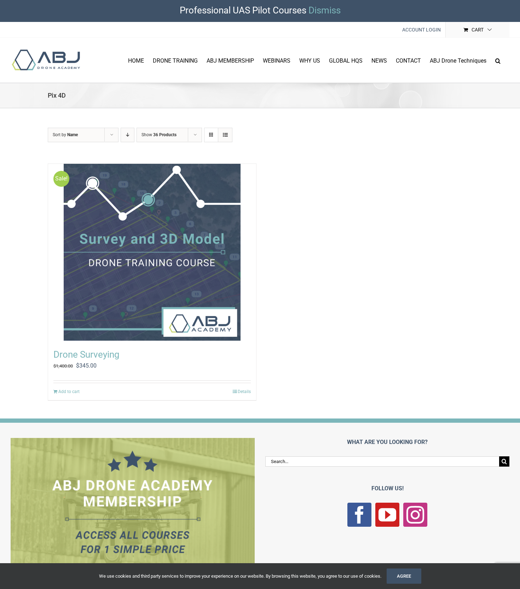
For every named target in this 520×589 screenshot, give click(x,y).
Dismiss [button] (324, 10)
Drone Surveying (86, 354)
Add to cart (69, 391)
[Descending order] (127, 135)
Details (244, 391)
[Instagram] (415, 515)
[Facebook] (359, 515)
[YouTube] (387, 515)
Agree (404, 576)
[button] (498, 60)
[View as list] (225, 135)
